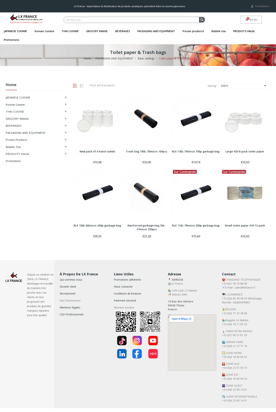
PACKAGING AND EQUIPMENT (156, 31)
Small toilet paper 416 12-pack (245, 225)
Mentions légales (70, 307)
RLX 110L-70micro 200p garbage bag (195, 225)
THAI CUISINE (70, 31)
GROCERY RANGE (97, 31)
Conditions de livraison (127, 293)
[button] (251, 19)
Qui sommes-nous (71, 279)
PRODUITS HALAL (244, 31)
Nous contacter (123, 286)
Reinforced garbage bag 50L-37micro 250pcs (146, 227)
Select (244, 85)
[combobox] (129, 19)
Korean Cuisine (44, 31)
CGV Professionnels (72, 314)
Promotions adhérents (127, 279)
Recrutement (67, 293)
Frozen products (193, 31)
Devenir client (68, 286)
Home (11, 85)
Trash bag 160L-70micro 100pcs (146, 151)
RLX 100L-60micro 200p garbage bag (97, 225)
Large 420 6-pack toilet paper (244, 151)
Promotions (11, 40)
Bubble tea (218, 31)
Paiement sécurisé (125, 300)
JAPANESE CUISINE (15, 31)
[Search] (202, 19)
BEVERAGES (122, 31)
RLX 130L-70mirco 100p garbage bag (195, 151)
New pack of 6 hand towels (97, 151)
